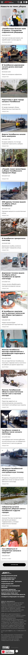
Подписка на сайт (7, 581)
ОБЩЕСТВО (5, 76)
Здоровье (5, 367)
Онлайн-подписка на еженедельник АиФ (8, 578)
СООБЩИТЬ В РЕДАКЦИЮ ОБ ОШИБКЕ (12, 596)
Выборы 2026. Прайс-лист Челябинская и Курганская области (13, 593)
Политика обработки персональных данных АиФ (10, 590)
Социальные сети (7, 583)
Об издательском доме (9, 575)
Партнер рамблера (14, 647)
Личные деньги (7, 42)
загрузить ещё (14, 564)
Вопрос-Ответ (6, 558)
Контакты (18, 581)
